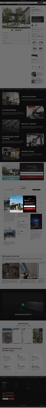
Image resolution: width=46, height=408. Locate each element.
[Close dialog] (35, 196)
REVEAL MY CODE (29, 208)
